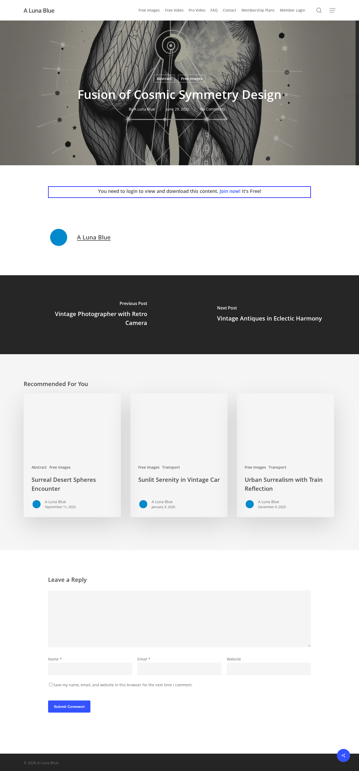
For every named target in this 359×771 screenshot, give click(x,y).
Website (234, 659)
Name (55, 659)
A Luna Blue (39, 10)
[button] (332, 10)
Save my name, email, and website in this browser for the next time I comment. (123, 684)
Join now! (230, 191)
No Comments (212, 109)
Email (143, 659)
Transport (171, 467)
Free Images (191, 78)
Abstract (164, 78)
